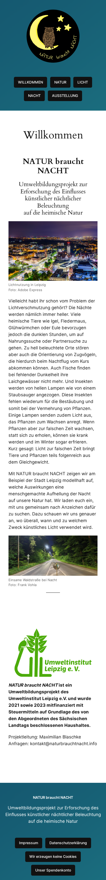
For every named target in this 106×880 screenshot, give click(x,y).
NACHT (34, 95)
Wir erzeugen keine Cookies (53, 856)
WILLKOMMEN (30, 82)
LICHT (82, 82)
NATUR (60, 82)
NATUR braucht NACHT (53, 797)
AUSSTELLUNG (65, 95)
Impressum (28, 843)
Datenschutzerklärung (68, 843)
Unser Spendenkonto (53, 870)
